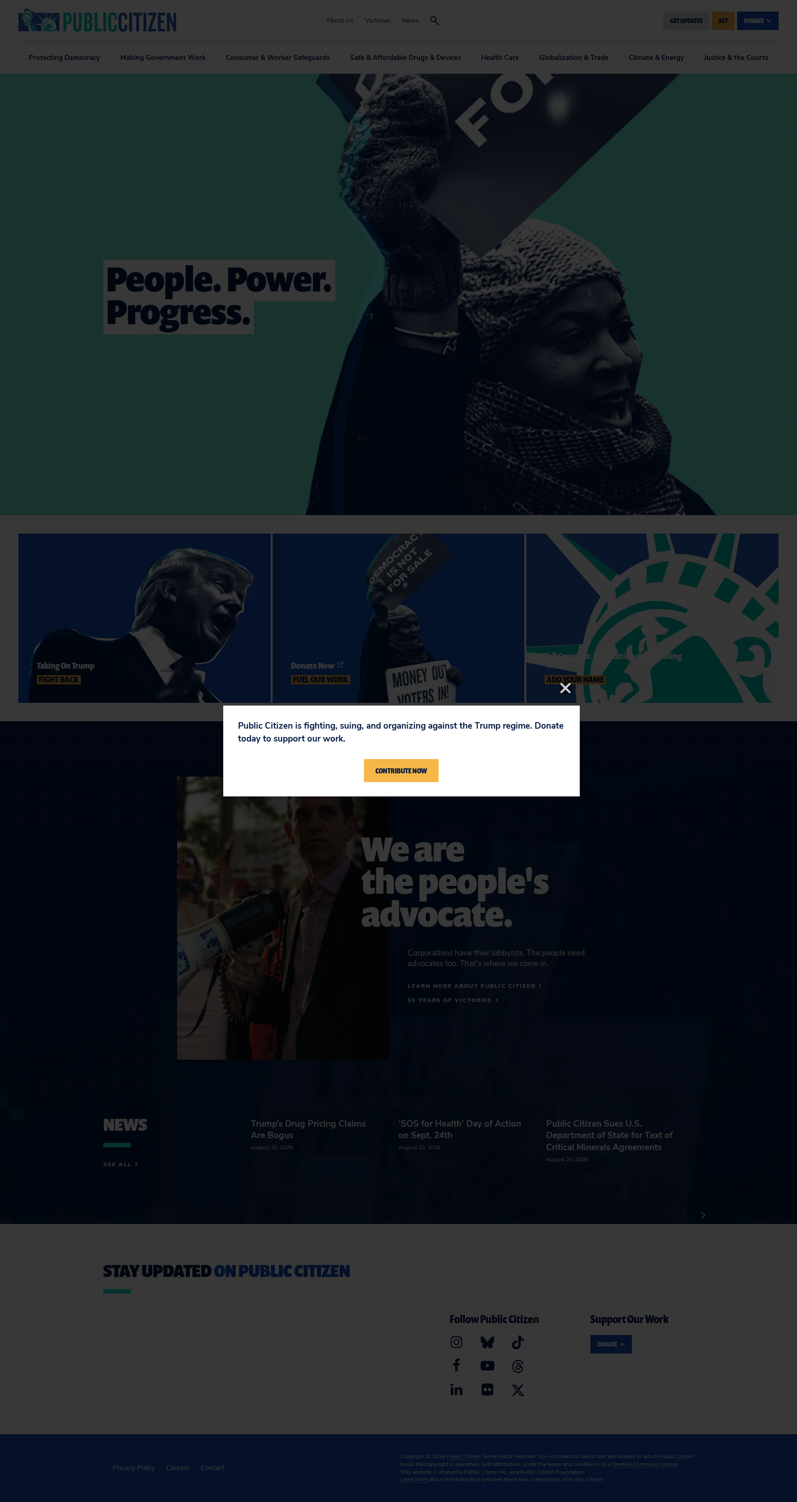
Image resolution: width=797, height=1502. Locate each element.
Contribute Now (401, 771)
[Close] (565, 688)
